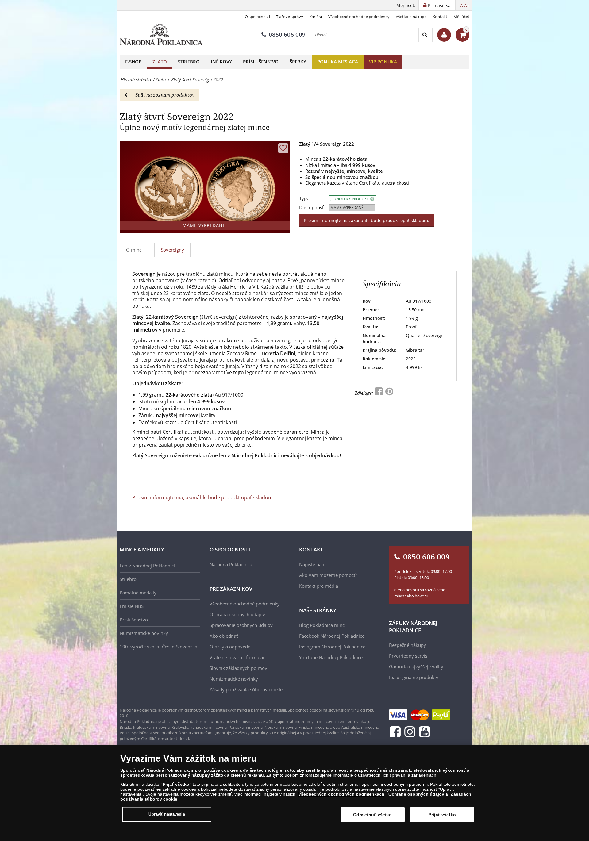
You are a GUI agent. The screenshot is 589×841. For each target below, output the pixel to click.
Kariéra (315, 16)
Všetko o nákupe (411, 16)
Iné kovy (221, 62)
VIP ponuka (383, 62)
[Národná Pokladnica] (161, 35)
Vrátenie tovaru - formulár (237, 657)
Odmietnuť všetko (372, 814)
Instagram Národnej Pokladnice (332, 646)
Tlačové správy (289, 16)
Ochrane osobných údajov (416, 794)
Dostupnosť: (312, 207)
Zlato (159, 62)
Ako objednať (224, 636)
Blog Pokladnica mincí (322, 625)
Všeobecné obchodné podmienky (359, 16)
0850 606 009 (287, 35)
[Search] (425, 35)
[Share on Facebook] (379, 393)
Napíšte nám (312, 564)
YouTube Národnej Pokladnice (331, 657)
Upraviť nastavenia (166, 814)
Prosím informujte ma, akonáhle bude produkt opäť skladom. (366, 220)
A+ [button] (466, 5)
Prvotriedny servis (408, 656)
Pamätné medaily (138, 592)
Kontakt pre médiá (318, 586)
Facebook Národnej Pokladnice (331, 636)
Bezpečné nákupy (407, 645)
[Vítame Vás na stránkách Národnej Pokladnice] (444, 35)
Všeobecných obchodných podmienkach (341, 794)
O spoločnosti (257, 16)
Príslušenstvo (261, 62)
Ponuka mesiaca (337, 62)
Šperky (298, 62)
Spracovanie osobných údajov (241, 625)
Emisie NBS (132, 606)
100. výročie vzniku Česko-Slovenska (158, 646)
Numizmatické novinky (144, 633)
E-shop (133, 62)
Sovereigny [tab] (172, 250)
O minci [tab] (134, 250)
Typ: (303, 198)
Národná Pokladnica (231, 564)
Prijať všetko (442, 814)
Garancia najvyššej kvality (416, 666)
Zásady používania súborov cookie (246, 689)
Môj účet (461, 16)
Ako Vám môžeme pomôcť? (328, 575)
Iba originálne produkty (413, 677)
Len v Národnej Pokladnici (147, 566)
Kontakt (440, 16)
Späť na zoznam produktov (164, 95)
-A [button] (461, 5)
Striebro (189, 62)
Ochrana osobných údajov (237, 614)
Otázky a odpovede (230, 646)
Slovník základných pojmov (238, 668)
